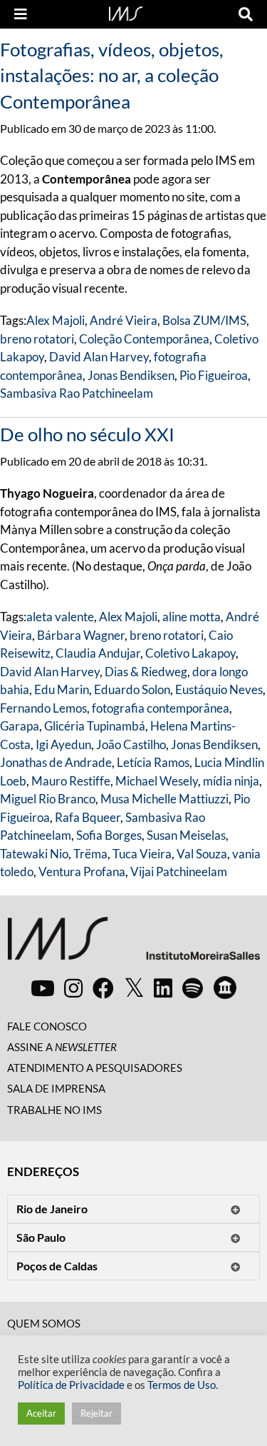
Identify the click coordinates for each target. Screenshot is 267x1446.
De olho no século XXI (87, 434)
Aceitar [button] (41, 1413)
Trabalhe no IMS (54, 1109)
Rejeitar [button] (96, 1413)
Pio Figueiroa (213, 375)
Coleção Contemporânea (144, 338)
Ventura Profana (81, 871)
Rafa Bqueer (87, 817)
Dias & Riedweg (146, 671)
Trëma (90, 853)
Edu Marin (61, 689)
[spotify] (192, 987)
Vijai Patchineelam (178, 871)
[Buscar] (245, 14)
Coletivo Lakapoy (190, 653)
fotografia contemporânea (160, 708)
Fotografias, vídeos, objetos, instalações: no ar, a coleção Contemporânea (112, 75)
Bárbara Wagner (81, 635)
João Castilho (131, 744)
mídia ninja (231, 780)
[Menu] (20, 14)
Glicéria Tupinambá (94, 725)
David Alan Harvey (99, 356)
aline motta (191, 616)
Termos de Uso (181, 1385)
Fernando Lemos (43, 708)
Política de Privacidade (71, 1385)
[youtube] (43, 987)
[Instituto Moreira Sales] (133, 943)
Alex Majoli (55, 320)
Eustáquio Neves (219, 689)
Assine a (62, 1046)
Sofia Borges (109, 835)
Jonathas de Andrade (56, 762)
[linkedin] (163, 987)
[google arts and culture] (225, 987)
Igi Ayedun (63, 744)
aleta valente (60, 616)
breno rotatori (37, 338)
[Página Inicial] (125, 12)
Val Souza (202, 853)
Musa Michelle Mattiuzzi (164, 798)
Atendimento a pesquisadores (94, 1067)
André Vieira (123, 320)
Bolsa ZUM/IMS (204, 320)
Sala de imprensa (56, 1088)
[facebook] (103, 987)
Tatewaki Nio (34, 853)
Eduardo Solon (132, 689)
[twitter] (134, 988)
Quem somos (43, 1323)
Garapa (19, 725)
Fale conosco (47, 1026)
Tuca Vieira (142, 853)
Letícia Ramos (153, 762)
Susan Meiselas (186, 835)
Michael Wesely (156, 780)
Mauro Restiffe (70, 780)
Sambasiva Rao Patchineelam (76, 393)
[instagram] (73, 987)
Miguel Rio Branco (47, 798)
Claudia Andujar (98, 653)
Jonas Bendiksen (131, 375)
